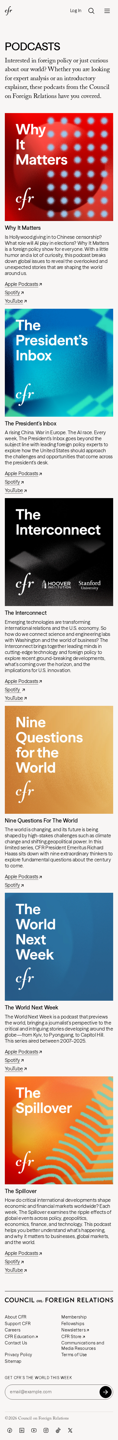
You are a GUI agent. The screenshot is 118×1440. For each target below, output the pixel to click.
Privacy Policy (18, 1354)
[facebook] (10, 1430)
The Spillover (21, 1191)
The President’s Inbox (30, 423)
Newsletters (73, 1330)
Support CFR (18, 1323)
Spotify (12, 292)
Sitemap (13, 1361)
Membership (74, 1317)
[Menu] (107, 11)
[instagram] (46, 1430)
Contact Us (16, 1343)
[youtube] (34, 1430)
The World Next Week (31, 1007)
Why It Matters (23, 227)
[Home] (8, 10)
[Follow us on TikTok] (58, 1430)
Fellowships (72, 1323)
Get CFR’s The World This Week (38, 1378)
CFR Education (19, 1336)
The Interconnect (26, 612)
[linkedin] (22, 1430)
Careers (13, 1330)
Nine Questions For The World (41, 820)
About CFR (16, 1317)
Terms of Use (74, 1354)
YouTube (14, 301)
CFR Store (71, 1336)
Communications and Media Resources (82, 1345)
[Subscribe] (106, 1392)
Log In (76, 10)
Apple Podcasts (21, 284)
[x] (70, 1430)
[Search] (91, 11)
